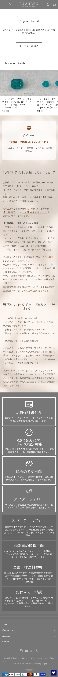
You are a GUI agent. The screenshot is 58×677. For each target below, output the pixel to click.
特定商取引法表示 (11, 658)
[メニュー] (3, 4)
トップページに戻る (29, 46)
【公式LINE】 (9, 212)
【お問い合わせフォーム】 (34, 212)
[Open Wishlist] (54, 673)
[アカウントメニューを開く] (48, 4)
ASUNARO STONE (24, 664)
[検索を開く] (10, 4)
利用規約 (23, 658)
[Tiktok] (31, 651)
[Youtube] (26, 651)
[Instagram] (21, 651)
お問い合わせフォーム (26, 598)
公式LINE (9, 598)
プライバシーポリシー (39, 658)
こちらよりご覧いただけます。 (36, 291)
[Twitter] (37, 651)
